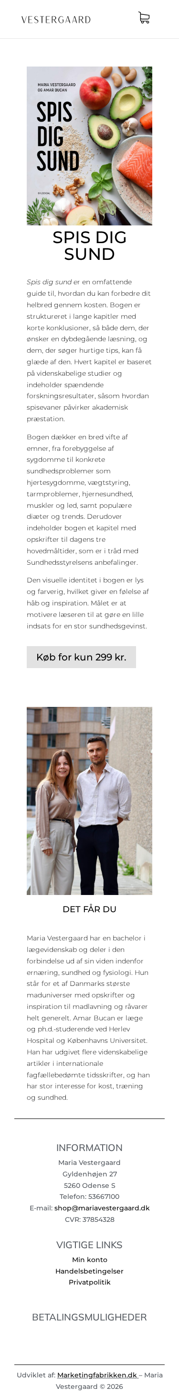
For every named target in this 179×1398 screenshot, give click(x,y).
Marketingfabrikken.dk (97, 1375)
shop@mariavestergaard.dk (102, 1208)
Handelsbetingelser (89, 1271)
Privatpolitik (90, 1282)
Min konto (89, 1259)
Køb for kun (81, 657)
